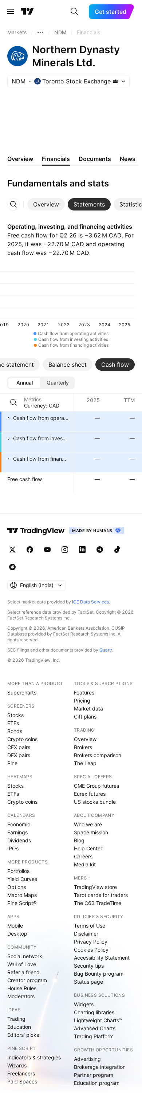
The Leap (85, 763)
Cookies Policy (91, 950)
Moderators (21, 996)
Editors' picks (23, 1035)
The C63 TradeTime (97, 903)
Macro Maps (22, 895)
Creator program (27, 980)
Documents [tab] (95, 158)
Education (19, 1027)
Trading (16, 1019)
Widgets (84, 1004)
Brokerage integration (100, 1067)
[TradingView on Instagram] (65, 549)
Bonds (14, 731)
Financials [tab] (56, 158)
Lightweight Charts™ (98, 1020)
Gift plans (85, 716)
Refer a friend (23, 972)
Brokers (83, 747)
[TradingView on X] (12, 549)
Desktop (17, 933)
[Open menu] (10, 11)
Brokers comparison (97, 755)
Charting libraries (94, 1012)
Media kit (85, 864)
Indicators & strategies (34, 1057)
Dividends (19, 840)
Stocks (15, 715)
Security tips (89, 966)
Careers (83, 856)
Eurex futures (90, 794)
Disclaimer (86, 933)
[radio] (24, 383)
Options (16, 887)
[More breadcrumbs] (40, 32)
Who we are (88, 824)
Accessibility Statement (102, 958)
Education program (96, 1083)
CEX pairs (18, 747)
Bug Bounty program (98, 974)
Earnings (17, 832)
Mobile (15, 925)
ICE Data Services (90, 602)
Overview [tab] (20, 158)
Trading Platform (94, 1036)
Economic (18, 824)
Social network (24, 956)
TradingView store (95, 887)
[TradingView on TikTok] (117, 549)
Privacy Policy (90, 941)
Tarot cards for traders (101, 895)
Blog (79, 840)
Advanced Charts (94, 1028)
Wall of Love (21, 964)
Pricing (82, 700)
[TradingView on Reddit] (12, 567)
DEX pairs (18, 755)
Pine (12, 763)
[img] (115, 81)
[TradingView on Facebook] (30, 549)
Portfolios (18, 871)
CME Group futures (96, 786)
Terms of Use (89, 925)
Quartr (105, 650)
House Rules (21, 988)
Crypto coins (22, 739)
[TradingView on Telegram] (100, 549)
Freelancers (21, 1073)
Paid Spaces (22, 1081)
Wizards (17, 1065)
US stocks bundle (95, 802)
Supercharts (21, 692)
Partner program (93, 1075)
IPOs (13, 848)
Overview (85, 739)
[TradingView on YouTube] (47, 549)
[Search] (74, 11)
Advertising (87, 1059)
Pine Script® (21, 903)
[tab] (46, 204)
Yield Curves (22, 879)
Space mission (91, 832)
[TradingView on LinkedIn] (82, 549)
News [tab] (127, 158)
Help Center (88, 848)
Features (84, 692)
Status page (88, 982)
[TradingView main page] (27, 12)
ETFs (13, 723)
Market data (88, 708)
